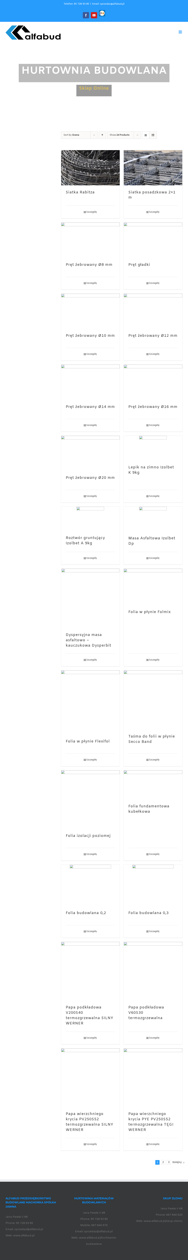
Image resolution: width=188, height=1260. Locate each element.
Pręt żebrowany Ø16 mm (153, 407)
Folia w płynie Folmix (149, 612)
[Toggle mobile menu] (180, 32)
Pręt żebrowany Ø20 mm (90, 478)
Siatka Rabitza (80, 192)
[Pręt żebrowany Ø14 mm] (90, 382)
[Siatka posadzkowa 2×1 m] (153, 167)
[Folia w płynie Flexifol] (90, 702)
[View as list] (153, 135)
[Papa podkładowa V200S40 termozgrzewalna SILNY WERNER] (90, 971)
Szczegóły (91, 212)
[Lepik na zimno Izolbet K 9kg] (153, 448)
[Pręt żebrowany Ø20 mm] (90, 453)
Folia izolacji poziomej (88, 836)
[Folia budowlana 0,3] (153, 885)
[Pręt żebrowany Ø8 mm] (90, 240)
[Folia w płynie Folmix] (153, 587)
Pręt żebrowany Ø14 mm (90, 407)
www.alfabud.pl (24, 1235)
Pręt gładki (139, 265)
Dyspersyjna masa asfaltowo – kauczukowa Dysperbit (88, 640)
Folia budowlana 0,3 (148, 913)
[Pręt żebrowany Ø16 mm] (153, 382)
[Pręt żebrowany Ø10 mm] (90, 311)
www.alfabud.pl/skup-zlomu (163, 1221)
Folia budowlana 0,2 (86, 913)
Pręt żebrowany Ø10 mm (90, 335)
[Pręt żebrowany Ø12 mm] (153, 311)
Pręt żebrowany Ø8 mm (89, 265)
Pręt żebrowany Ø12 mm (153, 335)
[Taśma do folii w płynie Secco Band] (153, 699)
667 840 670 (99, 1225)
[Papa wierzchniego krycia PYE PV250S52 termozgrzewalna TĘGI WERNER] (153, 1077)
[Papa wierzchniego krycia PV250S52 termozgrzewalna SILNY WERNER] (90, 1077)
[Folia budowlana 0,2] (90, 885)
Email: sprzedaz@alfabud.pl (108, 3)
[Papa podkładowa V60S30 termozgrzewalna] (153, 971)
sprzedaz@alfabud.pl (29, 1229)
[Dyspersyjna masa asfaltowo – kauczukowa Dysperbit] (90, 598)
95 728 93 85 (24, 1223)
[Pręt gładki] (153, 240)
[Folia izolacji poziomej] (90, 799)
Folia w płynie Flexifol (88, 741)
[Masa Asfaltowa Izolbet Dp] (153, 519)
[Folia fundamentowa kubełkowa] (153, 784)
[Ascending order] (102, 135)
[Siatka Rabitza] (90, 167)
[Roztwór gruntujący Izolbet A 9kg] (90, 519)
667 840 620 (174, 1215)
